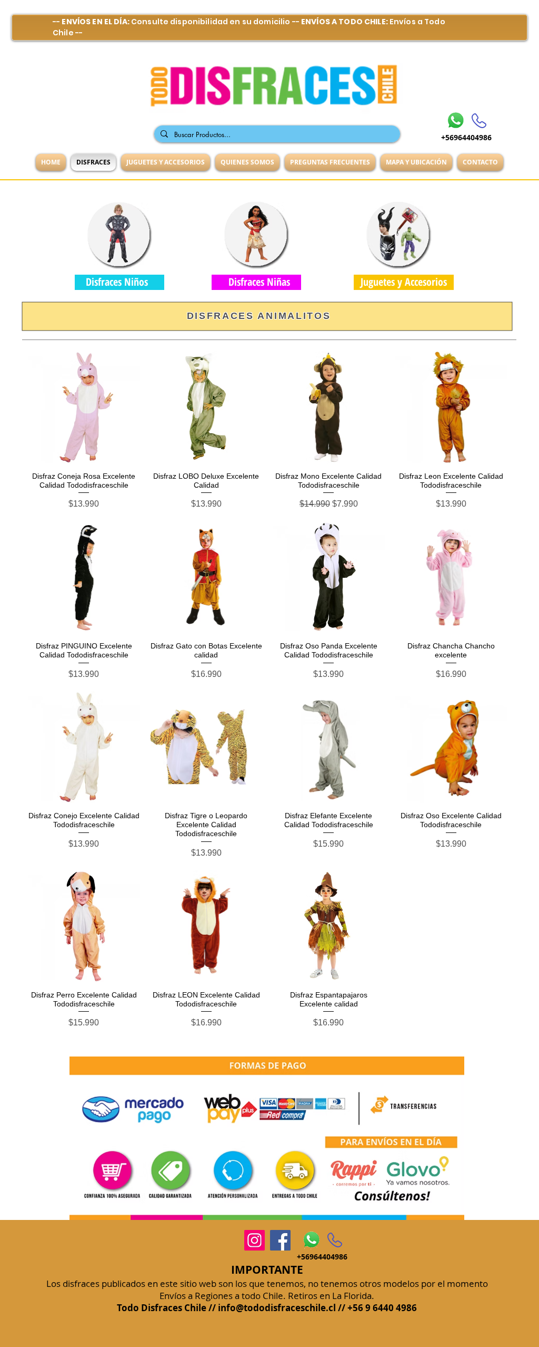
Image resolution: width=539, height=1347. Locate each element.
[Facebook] (280, 1240)
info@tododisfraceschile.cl (277, 1308)
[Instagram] (254, 1240)
